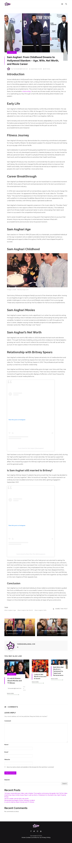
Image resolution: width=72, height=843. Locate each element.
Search (7, 780)
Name (6, 744)
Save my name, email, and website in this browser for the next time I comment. (30, 767)
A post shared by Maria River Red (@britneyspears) (31, 554)
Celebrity (12, 52)
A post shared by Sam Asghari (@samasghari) (31, 448)
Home (23, 837)
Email (6, 752)
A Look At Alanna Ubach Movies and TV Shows (14, 680)
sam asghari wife (40, 610)
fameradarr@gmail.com (20, 69)
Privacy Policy (46, 837)
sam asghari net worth (25, 610)
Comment (7, 721)
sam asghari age (10, 610)
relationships (26, 91)
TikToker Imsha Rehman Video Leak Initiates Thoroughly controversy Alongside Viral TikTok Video (35, 793)
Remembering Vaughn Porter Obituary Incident (19, 800)
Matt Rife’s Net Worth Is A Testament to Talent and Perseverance (58, 671)
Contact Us (29, 837)
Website (7, 759)
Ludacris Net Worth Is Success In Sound (40, 676)
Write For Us (37, 837)
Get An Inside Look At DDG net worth (16, 798)
